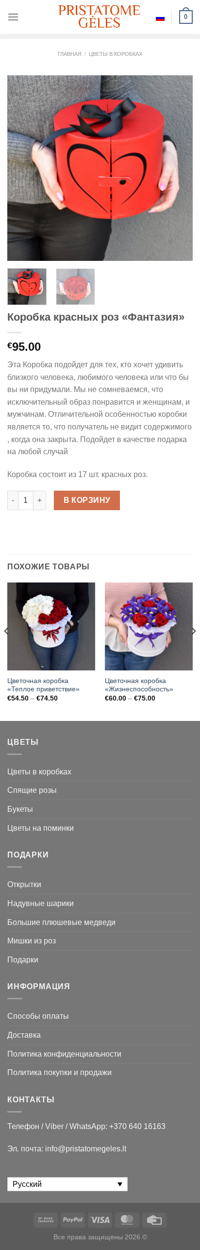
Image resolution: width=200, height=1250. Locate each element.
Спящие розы (32, 790)
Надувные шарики (40, 903)
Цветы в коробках (115, 54)
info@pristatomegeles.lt (85, 1149)
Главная (70, 54)
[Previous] (23, 168)
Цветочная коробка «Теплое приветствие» (43, 685)
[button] (188, 1230)
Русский (160, 17)
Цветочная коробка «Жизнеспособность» (139, 685)
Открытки (24, 884)
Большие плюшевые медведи (61, 922)
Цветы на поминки (40, 828)
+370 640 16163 (137, 1126)
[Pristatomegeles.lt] (100, 16)
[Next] (176, 168)
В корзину (87, 500)
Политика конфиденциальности (64, 1054)
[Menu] (13, 17)
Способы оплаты (38, 1016)
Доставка (24, 1035)
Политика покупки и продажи (59, 1072)
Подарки (22, 960)
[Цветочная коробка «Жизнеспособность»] (149, 626)
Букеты (20, 809)
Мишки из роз (31, 941)
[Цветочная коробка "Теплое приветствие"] (51, 626)
